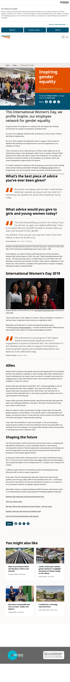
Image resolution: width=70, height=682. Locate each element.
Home (7, 65)
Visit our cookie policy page (57, 24)
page (20, 501)
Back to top (61, 678)
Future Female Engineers (22, 327)
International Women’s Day (44, 310)
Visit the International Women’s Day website (22, 516)
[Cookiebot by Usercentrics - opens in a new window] (61, 2)
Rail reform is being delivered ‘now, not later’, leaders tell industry (19, 606)
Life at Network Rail (50, 89)
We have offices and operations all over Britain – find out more (29, 506)
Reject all (12, 30)
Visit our (9, 501)
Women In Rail (47, 168)
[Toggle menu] (67, 37)
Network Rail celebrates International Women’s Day (25, 497)
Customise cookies (34, 30)
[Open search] (63, 37)
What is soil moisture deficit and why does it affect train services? (18, 569)
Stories (15, 65)
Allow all (57, 30)
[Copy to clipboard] (58, 101)
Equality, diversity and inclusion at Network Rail (23, 511)
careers (15, 501)
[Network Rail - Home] (6, 37)
